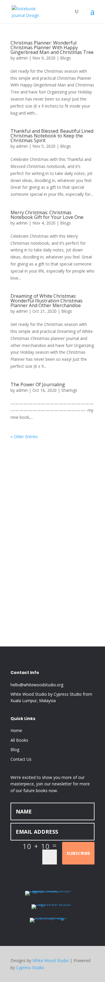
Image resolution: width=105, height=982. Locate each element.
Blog (14, 749)
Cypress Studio (30, 967)
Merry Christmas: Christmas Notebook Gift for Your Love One (46, 214)
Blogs (65, 58)
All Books (19, 740)
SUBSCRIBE (78, 853)
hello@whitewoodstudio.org (36, 684)
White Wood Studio (50, 960)
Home (16, 730)
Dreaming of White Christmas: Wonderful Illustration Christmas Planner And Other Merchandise (46, 301)
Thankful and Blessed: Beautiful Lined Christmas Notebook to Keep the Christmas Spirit (51, 136)
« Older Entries (24, 436)
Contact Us (21, 759)
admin (22, 58)
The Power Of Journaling (37, 384)
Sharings (69, 390)
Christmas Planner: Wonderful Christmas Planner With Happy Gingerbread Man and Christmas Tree (52, 47)
